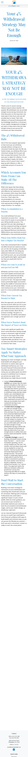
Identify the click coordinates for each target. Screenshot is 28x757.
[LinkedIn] (14, 750)
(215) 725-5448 (15, 736)
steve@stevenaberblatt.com (14, 747)
